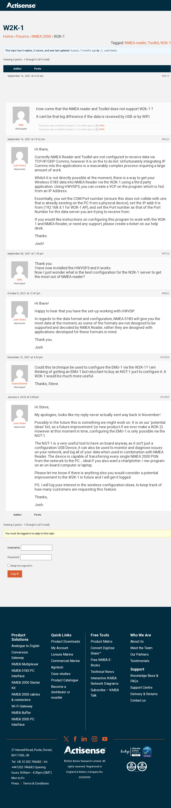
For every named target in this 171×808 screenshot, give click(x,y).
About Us (137, 641)
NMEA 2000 (41, 36)
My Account (59, 648)
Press (15, 783)
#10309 (164, 397)
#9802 (165, 293)
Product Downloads (65, 641)
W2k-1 (165, 43)
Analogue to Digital (25, 646)
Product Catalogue (64, 680)
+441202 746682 (22, 767)
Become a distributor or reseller (60, 692)
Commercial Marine (65, 661)
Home (8, 36)
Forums (22, 36)
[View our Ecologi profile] (130, 753)
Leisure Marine (62, 654)
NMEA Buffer (21, 713)
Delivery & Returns (144, 694)
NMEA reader (135, 43)
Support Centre (141, 688)
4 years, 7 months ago (83, 50)
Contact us (138, 700)
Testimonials (140, 661)
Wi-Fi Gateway (22, 706)
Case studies (61, 674)
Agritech (57, 667)
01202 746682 (31, 761)
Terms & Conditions (36, 783)
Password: (14, 557)
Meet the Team (141, 648)
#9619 (165, 76)
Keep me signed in (21, 565)
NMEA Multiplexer (24, 664)
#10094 (164, 357)
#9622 (165, 139)
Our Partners (139, 654)
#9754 (165, 253)
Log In (15, 574)
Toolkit (153, 43)
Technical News (102, 672)
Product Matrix (101, 641)
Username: (14, 547)
